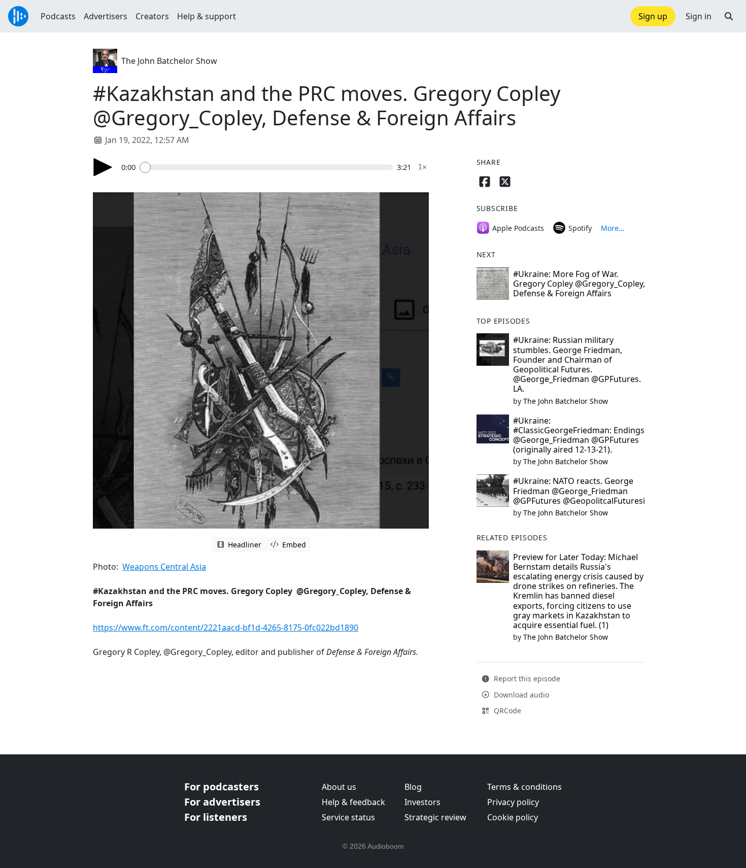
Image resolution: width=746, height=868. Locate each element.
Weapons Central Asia (164, 566)
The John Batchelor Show (169, 60)
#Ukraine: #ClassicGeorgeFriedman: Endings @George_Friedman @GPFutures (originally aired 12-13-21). (579, 435)
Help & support (206, 16)
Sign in (698, 16)
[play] (103, 167)
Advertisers (105, 16)
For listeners (215, 817)
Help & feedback (353, 802)
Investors (422, 802)
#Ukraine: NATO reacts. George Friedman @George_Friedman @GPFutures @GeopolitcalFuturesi (579, 490)
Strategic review (435, 817)
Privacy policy (513, 802)
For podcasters (221, 786)
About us (339, 786)
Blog (413, 786)
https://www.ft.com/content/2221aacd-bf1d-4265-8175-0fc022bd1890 (225, 627)
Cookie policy (512, 817)
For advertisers (222, 802)
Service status (348, 817)
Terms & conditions (524, 786)
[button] (729, 16)
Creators (152, 16)
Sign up (652, 16)
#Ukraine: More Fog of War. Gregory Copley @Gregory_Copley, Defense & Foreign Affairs (579, 283)
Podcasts (58, 16)
